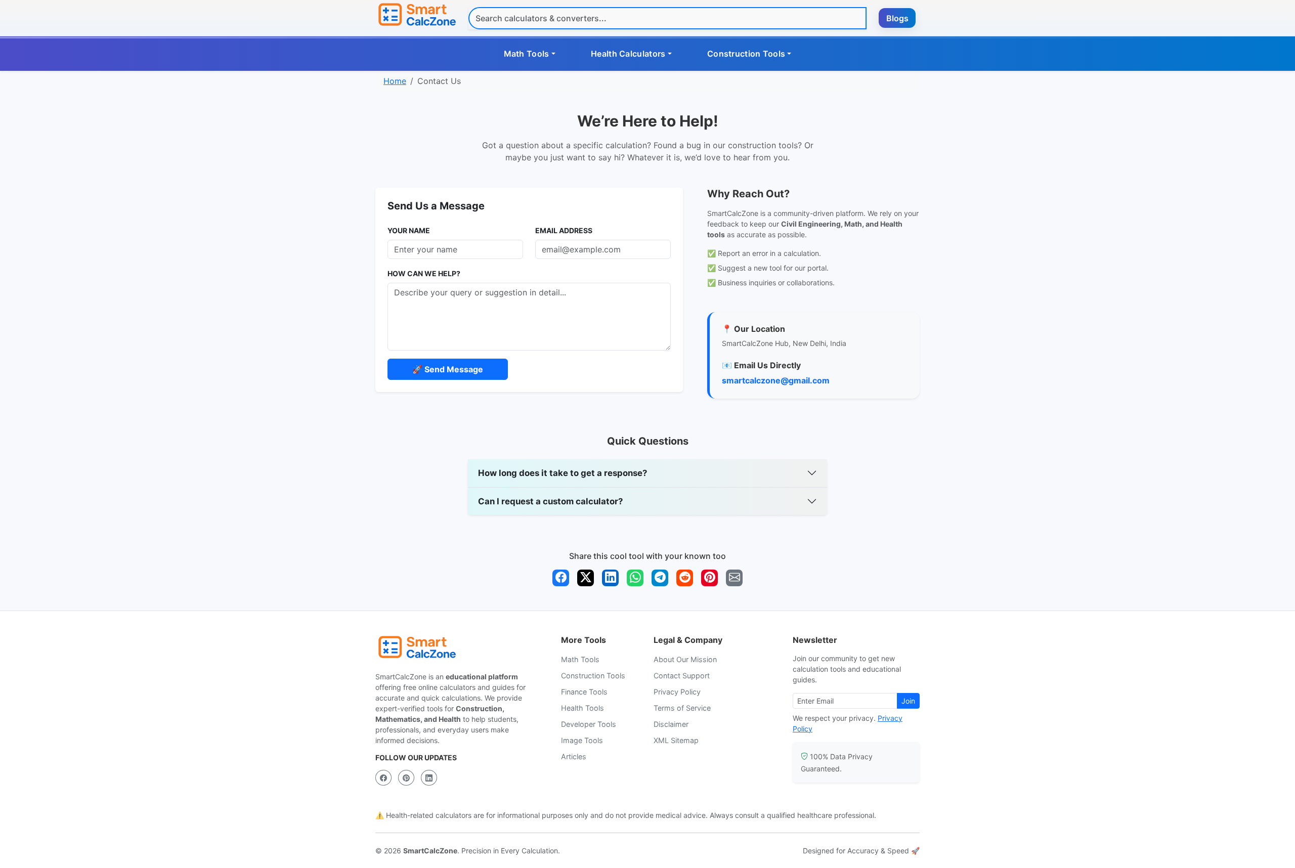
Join (908, 701)
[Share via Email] (734, 578)
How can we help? (423, 273)
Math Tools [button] (526, 54)
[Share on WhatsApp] (635, 578)
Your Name (408, 230)
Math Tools (580, 659)
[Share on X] (585, 578)
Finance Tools (584, 691)
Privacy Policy (677, 691)
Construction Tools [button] (746, 54)
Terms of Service (682, 708)
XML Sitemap (676, 740)
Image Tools (582, 740)
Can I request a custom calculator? (550, 501)
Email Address (563, 230)
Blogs (897, 18)
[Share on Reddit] (684, 578)
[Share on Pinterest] (709, 578)
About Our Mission (685, 659)
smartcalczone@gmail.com (776, 380)
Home (394, 81)
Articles (573, 756)
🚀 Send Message (447, 369)
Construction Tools (593, 675)
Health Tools (582, 708)
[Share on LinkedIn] (610, 578)
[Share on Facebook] (560, 578)
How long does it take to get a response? (562, 473)
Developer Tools (588, 724)
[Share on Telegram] (660, 578)
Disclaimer (671, 724)
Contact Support (682, 675)
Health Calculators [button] (628, 54)
